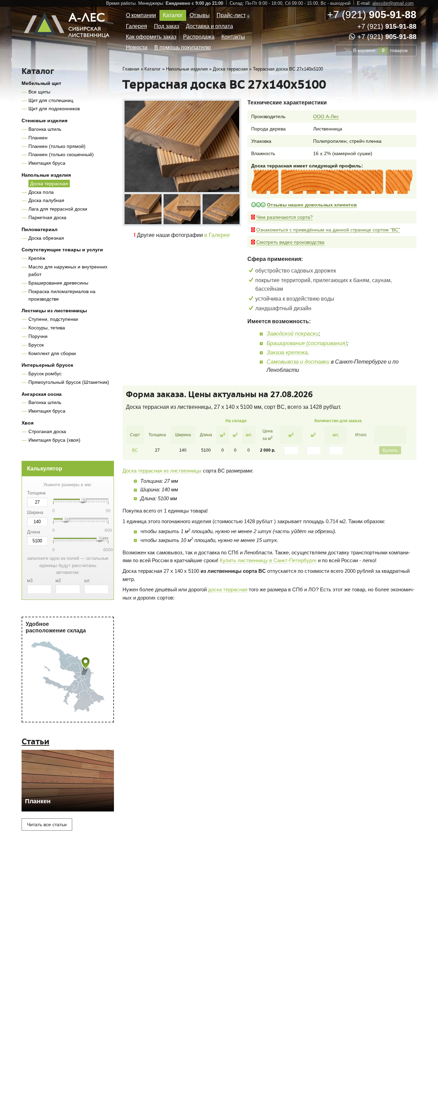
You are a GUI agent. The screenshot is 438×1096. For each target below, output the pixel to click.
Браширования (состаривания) (307, 343)
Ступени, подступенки (53, 319)
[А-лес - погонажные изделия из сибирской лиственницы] (68, 40)
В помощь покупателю (182, 47)
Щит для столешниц (50, 100)
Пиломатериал (39, 229)
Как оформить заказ (151, 37)
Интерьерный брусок (47, 365)
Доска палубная (46, 200)
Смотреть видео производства (290, 242)
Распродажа (199, 37)
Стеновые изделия (44, 120)
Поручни (38, 336)
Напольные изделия (46, 175)
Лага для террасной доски (57, 209)
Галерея (136, 26)
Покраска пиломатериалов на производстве (61, 295)
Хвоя (28, 423)
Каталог (173, 15)
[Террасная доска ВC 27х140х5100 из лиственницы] (143, 209)
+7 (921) (371, 14)
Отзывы (200, 15)
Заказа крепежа (287, 352)
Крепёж (36, 258)
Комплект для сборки (52, 353)
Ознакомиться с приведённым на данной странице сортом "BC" (328, 229)
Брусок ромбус (45, 373)
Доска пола (41, 192)
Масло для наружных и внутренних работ (67, 270)
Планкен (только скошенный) (61, 154)
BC (135, 450)
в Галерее (217, 235)
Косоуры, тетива (46, 327)
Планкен (38, 137)
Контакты (233, 37)
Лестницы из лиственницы (54, 310)
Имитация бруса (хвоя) (54, 440)
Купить (390, 450)
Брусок (36, 345)
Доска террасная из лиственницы (162, 471)
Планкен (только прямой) (57, 146)
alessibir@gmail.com (393, 3)
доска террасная (227, 589)
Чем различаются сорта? (284, 217)
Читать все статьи (47, 824)
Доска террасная (49, 183)
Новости (136, 47)
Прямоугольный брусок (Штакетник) (68, 382)
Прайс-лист (231, 15)
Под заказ (166, 26)
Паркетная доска (47, 217)
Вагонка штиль (44, 129)
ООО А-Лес (326, 116)
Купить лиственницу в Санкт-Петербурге (268, 560)
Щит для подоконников (54, 108)
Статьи (35, 741)
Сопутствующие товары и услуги (62, 249)
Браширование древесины (58, 283)
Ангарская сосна (42, 394)
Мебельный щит (41, 83)
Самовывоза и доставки (298, 362)
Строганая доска (47, 431)
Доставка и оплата (209, 26)
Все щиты (39, 92)
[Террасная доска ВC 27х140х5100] (182, 146)
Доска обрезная (46, 238)
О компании (141, 15)
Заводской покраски (293, 334)
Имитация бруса (46, 163)
